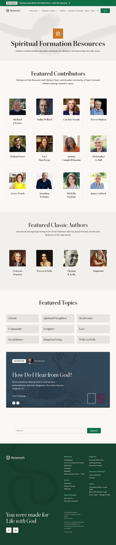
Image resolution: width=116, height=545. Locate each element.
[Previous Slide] (13, 403)
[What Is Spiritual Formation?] (101, 398)
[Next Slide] (17, 403)
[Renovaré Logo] (13, 10)
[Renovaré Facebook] (8, 530)
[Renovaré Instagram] (15, 530)
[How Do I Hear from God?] (91, 398)
